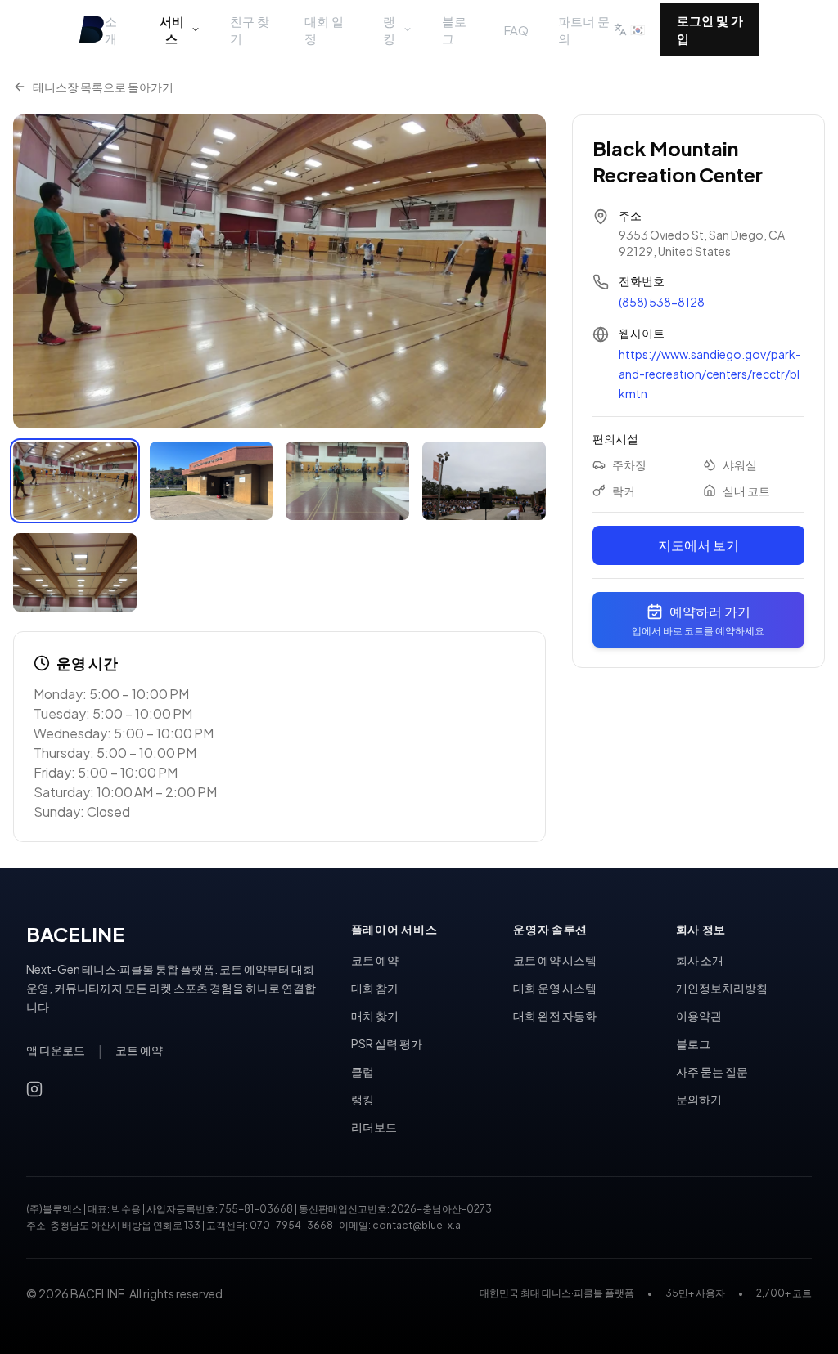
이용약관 (699, 1015)
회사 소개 (699, 960)
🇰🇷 (638, 29)
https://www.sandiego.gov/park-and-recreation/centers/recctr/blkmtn (710, 374)
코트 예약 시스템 (555, 960)
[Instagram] (34, 1089)
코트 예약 (139, 1049)
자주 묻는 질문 (712, 1071)
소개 (111, 29)
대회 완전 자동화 (555, 1015)
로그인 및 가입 (710, 29)
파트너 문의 (584, 29)
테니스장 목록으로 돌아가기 (103, 86)
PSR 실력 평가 (386, 1043)
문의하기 (699, 1099)
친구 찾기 (249, 29)
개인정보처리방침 (722, 987)
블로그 (454, 29)
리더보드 (374, 1126)
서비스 (172, 29)
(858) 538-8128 (662, 301)
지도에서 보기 (698, 545)
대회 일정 (324, 29)
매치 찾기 (375, 1015)
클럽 (362, 1071)
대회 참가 (375, 987)
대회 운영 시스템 (555, 987)
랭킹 (389, 29)
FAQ (516, 30)
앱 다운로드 (55, 1049)
